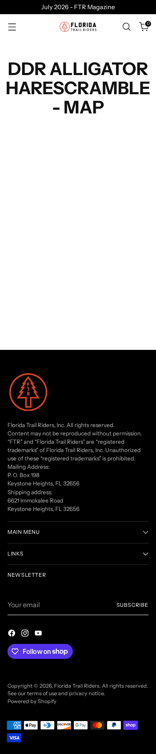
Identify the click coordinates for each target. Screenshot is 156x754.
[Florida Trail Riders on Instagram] (26, 634)
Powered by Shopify (32, 701)
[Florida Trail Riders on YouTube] (39, 634)
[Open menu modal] (11, 26)
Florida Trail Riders (76, 686)
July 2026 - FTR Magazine (78, 7)
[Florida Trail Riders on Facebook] (12, 634)
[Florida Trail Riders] (78, 27)
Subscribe (132, 605)
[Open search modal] (126, 26)
